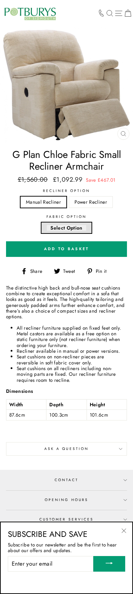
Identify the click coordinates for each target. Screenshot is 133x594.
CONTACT (66, 480)
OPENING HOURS (66, 499)
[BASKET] (127, 13)
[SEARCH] (109, 13)
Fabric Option (66, 217)
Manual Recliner (43, 201)
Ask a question (66, 448)
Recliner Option (66, 191)
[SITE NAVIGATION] (118, 13)
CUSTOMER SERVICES (66, 519)
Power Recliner (90, 201)
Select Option (66, 228)
